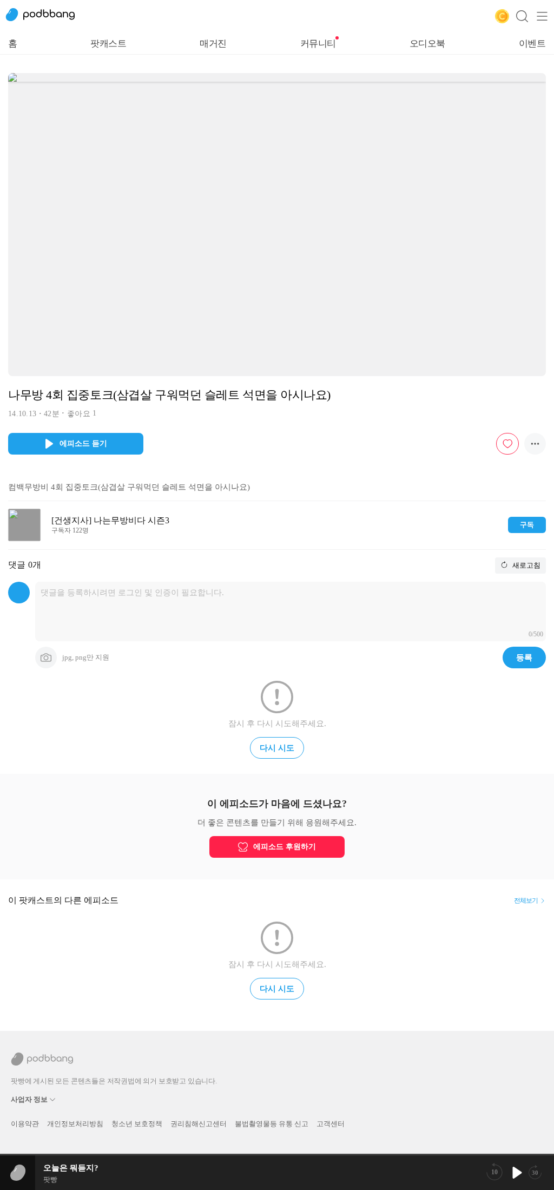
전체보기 (526, 900)
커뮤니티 (318, 43)
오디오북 (427, 43)
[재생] (516, 1173)
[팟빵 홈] (46, 16)
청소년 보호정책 (136, 1124)
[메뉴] (542, 16)
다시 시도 (277, 748)
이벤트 (532, 43)
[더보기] (535, 444)
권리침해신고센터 (198, 1124)
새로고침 (525, 565)
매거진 (213, 43)
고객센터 (330, 1124)
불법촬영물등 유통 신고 (271, 1124)
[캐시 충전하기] (502, 16)
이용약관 (25, 1124)
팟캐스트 (108, 43)
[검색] (522, 16)
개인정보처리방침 (75, 1124)
